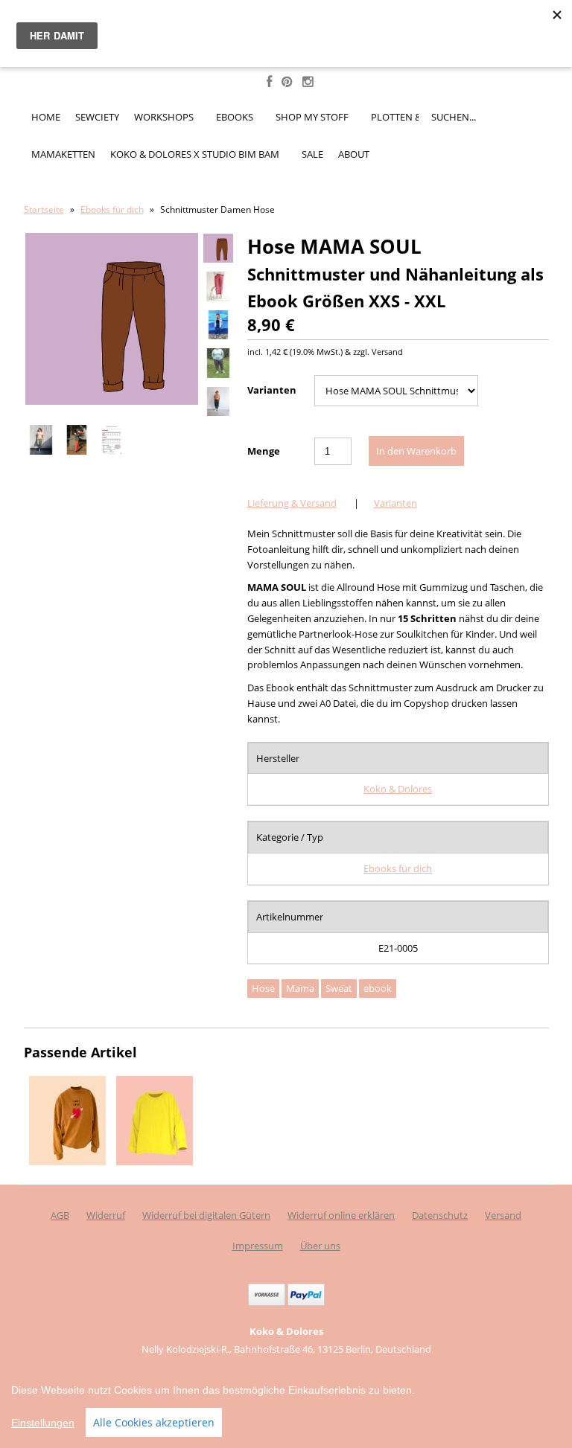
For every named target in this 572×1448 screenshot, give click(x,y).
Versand (503, 1215)
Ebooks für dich (112, 209)
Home (45, 117)
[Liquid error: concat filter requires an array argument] (67, 1161)
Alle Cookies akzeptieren (153, 1422)
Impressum (257, 1245)
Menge (263, 451)
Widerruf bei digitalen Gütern (206, 1215)
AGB (60, 1215)
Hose (263, 988)
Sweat (338, 988)
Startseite (44, 209)
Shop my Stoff (313, 117)
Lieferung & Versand (292, 503)
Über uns (320, 1245)
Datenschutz (440, 1215)
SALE (312, 154)
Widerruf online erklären (341, 1215)
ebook (377, 988)
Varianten (271, 390)
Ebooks (235, 117)
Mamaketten (63, 154)
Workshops (165, 117)
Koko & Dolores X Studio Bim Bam (196, 154)
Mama (300, 988)
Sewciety (97, 117)
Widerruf (105, 1215)
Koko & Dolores (397, 788)
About (353, 154)
